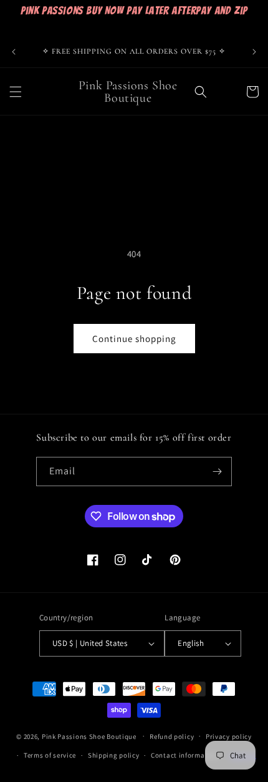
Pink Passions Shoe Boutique (89, 735)
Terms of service (50, 755)
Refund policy (172, 736)
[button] (15, 91)
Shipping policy (114, 755)
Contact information (184, 755)
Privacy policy (229, 736)
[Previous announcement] (13, 52)
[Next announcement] (254, 52)
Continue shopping (134, 339)
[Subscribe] (217, 471)
